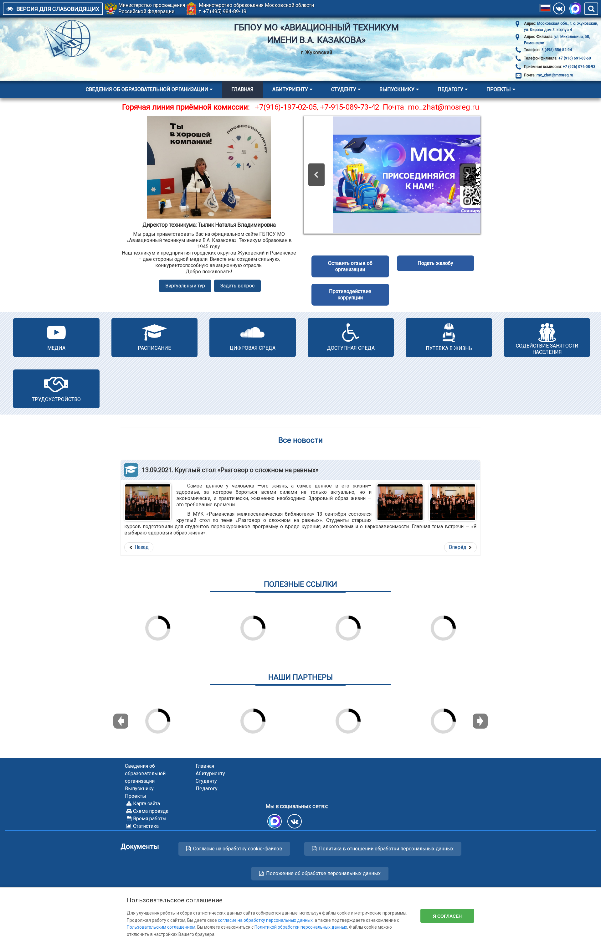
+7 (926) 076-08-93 (578, 66)
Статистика (146, 826)
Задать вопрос (237, 286)
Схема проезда (150, 811)
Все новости (300, 440)
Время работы (150, 819)
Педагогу (450, 89)
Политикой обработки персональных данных (300, 927)
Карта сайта (146, 804)
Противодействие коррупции (350, 294)
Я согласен (447, 916)
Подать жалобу (435, 263)
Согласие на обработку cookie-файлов (237, 849)
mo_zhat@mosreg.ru (555, 75)
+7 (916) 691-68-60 (574, 58)
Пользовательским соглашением (161, 927)
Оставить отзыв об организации (350, 266)
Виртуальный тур (185, 286)
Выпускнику (396, 89)
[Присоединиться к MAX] (575, 8)
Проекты (498, 89)
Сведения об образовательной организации (147, 89)
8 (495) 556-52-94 (556, 50)
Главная (242, 89)
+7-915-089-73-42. (350, 107)
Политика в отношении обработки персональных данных (386, 849)
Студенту (343, 89)
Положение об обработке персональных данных (323, 873)
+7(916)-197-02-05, (287, 107)
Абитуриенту (290, 89)
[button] (316, 174)
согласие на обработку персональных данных (265, 920)
